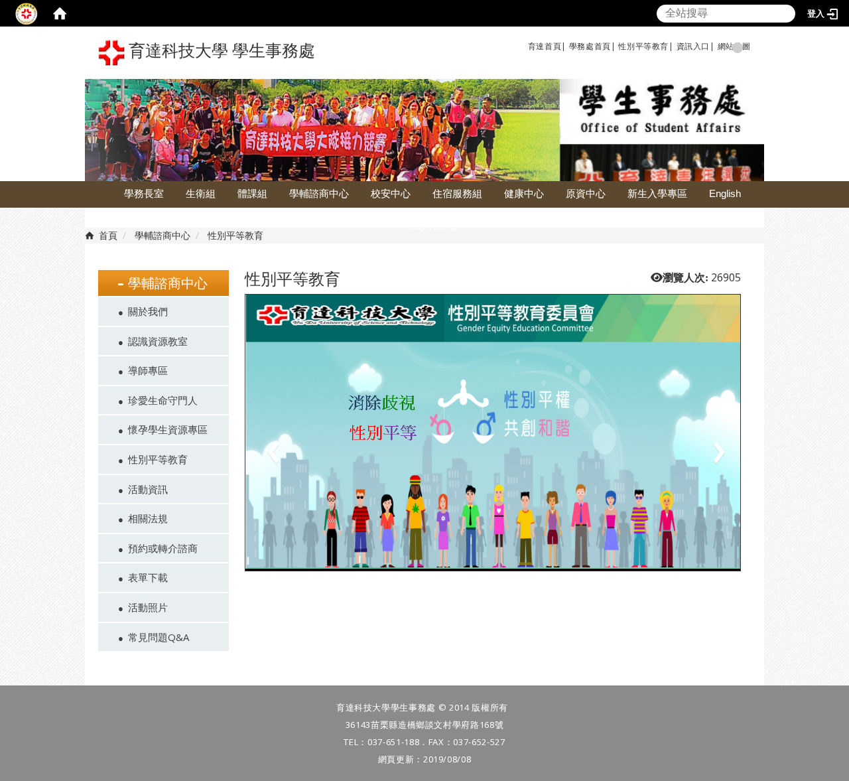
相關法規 (148, 518)
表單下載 (148, 577)
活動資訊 (148, 489)
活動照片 (148, 607)
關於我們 (148, 311)
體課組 (252, 193)
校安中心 (391, 193)
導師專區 (148, 370)
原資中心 (586, 193)
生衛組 (201, 193)
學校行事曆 (433, 226)
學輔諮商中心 (319, 193)
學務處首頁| (592, 46)
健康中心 (524, 193)
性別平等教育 (643, 46)
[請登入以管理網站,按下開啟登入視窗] (26, 13)
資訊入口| (696, 46)
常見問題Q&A (158, 637)
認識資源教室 (158, 341)
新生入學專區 (657, 193)
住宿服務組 (457, 193)
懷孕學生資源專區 (168, 429)
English (725, 193)
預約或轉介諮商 (163, 548)
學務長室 (144, 193)
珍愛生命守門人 (163, 400)
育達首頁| (547, 46)
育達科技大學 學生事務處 (220, 51)
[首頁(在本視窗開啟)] (59, 13)
